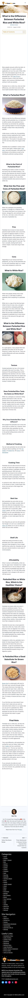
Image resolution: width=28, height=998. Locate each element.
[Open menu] (25, 3)
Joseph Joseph (7, 884)
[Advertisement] (14, 49)
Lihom (5, 886)
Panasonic (6, 891)
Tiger (4, 902)
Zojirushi (5, 910)
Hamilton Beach (7, 878)
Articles (12, 24)
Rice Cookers (7, 895)
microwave (5, 452)
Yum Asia (5, 908)
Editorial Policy (7, 945)
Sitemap (5, 929)
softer (7, 746)
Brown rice (5, 683)
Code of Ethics (7, 937)
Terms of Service (8, 952)
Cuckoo (5, 869)
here (20, 829)
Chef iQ (5, 864)
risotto (4, 510)
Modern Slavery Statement (10, 949)
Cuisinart (5, 871)
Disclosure (6, 943)
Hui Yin (10, 27)
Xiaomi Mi (6, 906)
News (5, 888)
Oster (4, 889)
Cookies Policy (7, 939)
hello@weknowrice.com (11, 979)
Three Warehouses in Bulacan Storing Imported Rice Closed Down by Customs (21, 842)
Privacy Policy (7, 950)
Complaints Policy (8, 936)
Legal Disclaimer (7, 947)
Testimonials (6, 925)
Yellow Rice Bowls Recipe (6, 840)
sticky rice (5, 525)
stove (18, 450)
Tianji (4, 901)
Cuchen (5, 867)
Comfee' (5, 865)
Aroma (5, 856)
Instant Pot (11, 450)
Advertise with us (8, 927)
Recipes (5, 893)
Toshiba (5, 904)
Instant (5, 882)
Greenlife (5, 877)
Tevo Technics (7, 899)
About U (5, 918)
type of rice (16, 76)
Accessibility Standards (9, 924)
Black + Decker (7, 860)
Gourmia (5, 875)
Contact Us (6, 920)
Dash (4, 873)
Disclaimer (6, 941)
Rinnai (5, 897)
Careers (5, 922)
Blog (16, 24)
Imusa (5, 880)
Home (5, 916)
